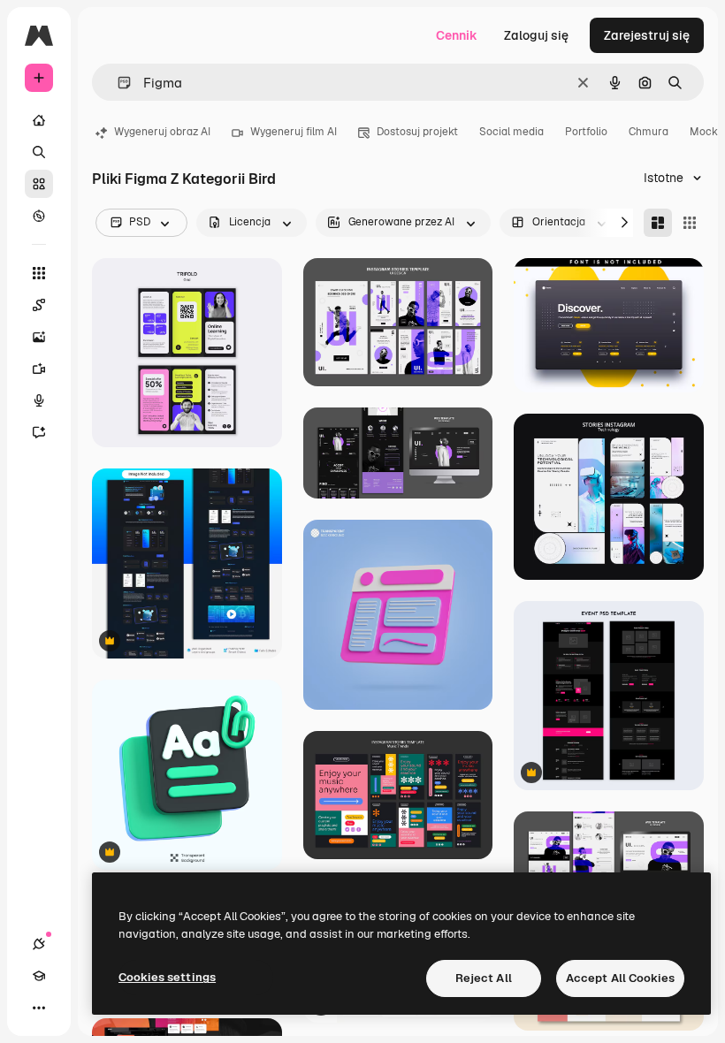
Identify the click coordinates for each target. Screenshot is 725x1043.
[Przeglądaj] (39, 216)
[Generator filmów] (39, 368)
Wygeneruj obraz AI (162, 132)
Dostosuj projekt (417, 132)
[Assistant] (39, 432)
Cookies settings (167, 977)
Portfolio (586, 132)
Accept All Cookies (620, 978)
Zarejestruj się (647, 35)
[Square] (689, 223)
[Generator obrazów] (39, 337)
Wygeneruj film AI (293, 132)
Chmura (648, 132)
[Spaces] (39, 305)
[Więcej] (39, 1008)
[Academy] (39, 976)
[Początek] (39, 120)
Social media (511, 132)
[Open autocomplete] (117, 82)
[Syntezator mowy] (39, 400)
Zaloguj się (536, 35)
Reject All (483, 978)
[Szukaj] (39, 152)
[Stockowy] (39, 184)
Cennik (456, 35)
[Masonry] (658, 223)
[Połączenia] (39, 944)
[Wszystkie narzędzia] (39, 273)
